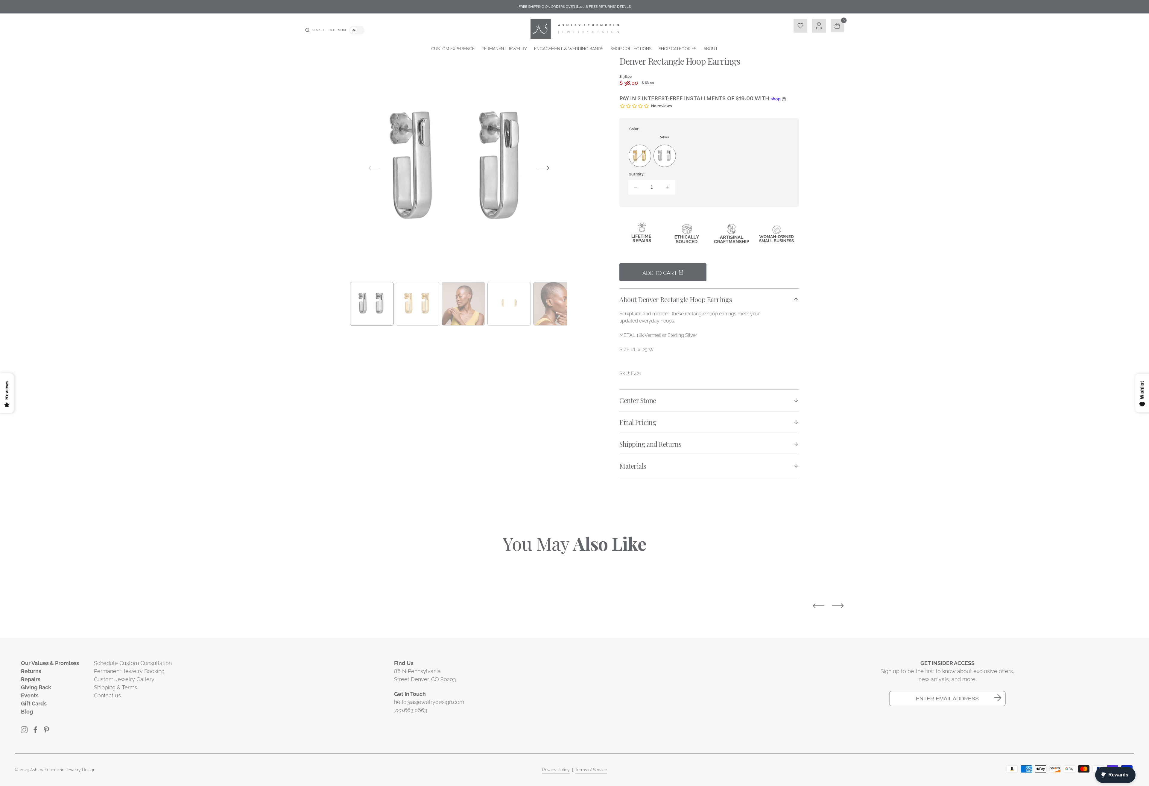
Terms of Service (591, 769)
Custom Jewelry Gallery (124, 679)
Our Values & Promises (50, 663)
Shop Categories (677, 48)
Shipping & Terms (115, 687)
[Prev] (818, 605)
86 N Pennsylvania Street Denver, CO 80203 (425, 675)
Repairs (30, 679)
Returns (31, 671)
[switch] (356, 30)
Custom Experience (453, 48)
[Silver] (664, 156)
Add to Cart (660, 273)
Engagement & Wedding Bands (568, 48)
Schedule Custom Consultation (133, 663)
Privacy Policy (556, 769)
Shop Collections (630, 48)
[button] (314, 30)
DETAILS (624, 6)
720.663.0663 (410, 710)
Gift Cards (34, 703)
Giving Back (36, 687)
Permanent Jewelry (504, 48)
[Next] (838, 605)
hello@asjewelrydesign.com (429, 702)
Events (30, 695)
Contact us (107, 695)
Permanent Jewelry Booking (129, 671)
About (710, 48)
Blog (27, 711)
